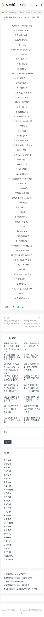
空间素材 (7, 545)
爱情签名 (7, 530)
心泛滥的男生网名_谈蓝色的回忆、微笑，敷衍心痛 (12, 399)
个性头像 (7, 460)
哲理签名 (7, 493)
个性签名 (7, 464)
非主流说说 (8, 559)
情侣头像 (7, 515)
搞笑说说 (7, 526)
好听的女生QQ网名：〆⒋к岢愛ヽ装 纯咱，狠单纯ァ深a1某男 (12, 378)
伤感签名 (7, 468)
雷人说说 (7, 552)
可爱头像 (7, 486)
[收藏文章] (13, 307)
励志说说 (7, 479)
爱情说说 (7, 534)
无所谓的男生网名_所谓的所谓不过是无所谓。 (32, 378)
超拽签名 (7, 548)
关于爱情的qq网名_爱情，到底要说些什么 (12, 322)
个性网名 (21, 12)
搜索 (5, 432)
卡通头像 (7, 482)
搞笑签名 (7, 519)
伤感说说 (7, 471)
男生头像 (7, 537)
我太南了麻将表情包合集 (14, 582)
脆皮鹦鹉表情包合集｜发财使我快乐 (18, 578)
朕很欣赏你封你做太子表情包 (16, 574)
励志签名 (7, 475)
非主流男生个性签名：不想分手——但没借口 (12, 420)
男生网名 (29, 12)
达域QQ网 (12, 12)
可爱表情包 (8, 490)
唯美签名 (7, 501)
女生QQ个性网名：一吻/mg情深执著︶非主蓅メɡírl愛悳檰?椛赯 (32, 324)
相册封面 (7, 541)
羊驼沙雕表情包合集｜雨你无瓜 (16, 585)
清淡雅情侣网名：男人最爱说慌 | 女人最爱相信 (31, 399)
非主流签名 (8, 556)
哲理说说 (7, 497)
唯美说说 (7, 504)
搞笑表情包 (8, 523)
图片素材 (7, 508)
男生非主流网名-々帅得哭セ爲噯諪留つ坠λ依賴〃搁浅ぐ (12, 357)
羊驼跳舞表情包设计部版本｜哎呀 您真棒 (20, 589)
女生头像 (7, 512)
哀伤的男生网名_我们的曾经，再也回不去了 (32, 420)
